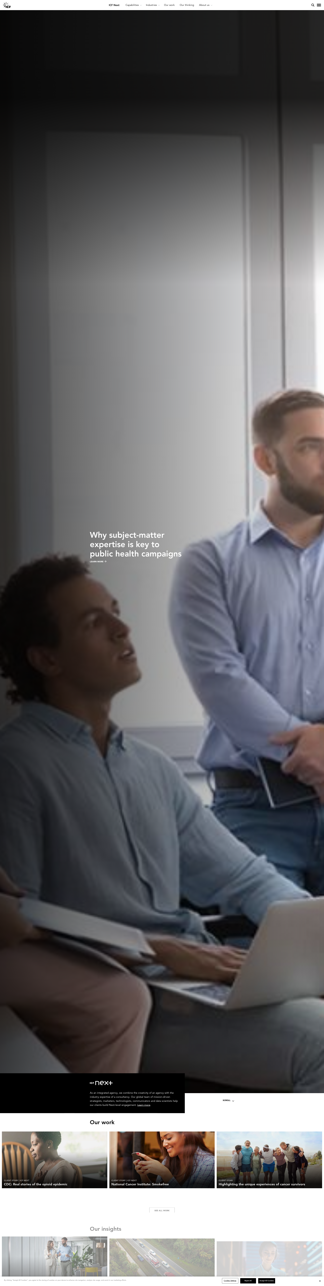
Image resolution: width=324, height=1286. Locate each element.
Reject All (248, 1281)
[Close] (320, 1281)
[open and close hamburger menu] (319, 5)
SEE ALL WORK (162, 1203)
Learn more (143, 1104)
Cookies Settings (230, 1281)
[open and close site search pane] (313, 5)
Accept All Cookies (267, 1281)
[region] (162, 1281)
